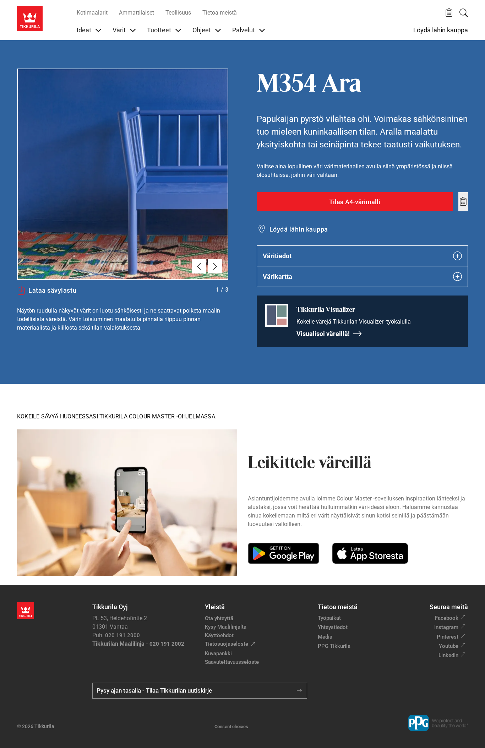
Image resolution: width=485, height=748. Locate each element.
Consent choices (231, 726)
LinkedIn (448, 655)
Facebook (446, 618)
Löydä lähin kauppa (440, 30)
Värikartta (277, 276)
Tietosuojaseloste (226, 644)
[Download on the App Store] (370, 553)
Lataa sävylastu (52, 290)
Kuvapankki (218, 653)
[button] (449, 12)
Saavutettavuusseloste (232, 662)
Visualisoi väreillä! (323, 333)
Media (325, 637)
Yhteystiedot (333, 627)
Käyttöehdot (219, 635)
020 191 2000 (122, 635)
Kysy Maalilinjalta (225, 627)
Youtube (448, 646)
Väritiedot (277, 256)
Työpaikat (329, 618)
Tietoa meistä (219, 12)
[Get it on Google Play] (283, 553)
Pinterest (447, 637)
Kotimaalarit (92, 12)
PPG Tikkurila (334, 646)
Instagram (446, 627)
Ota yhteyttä (219, 618)
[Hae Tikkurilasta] (463, 13)
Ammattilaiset (136, 12)
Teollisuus (178, 12)
